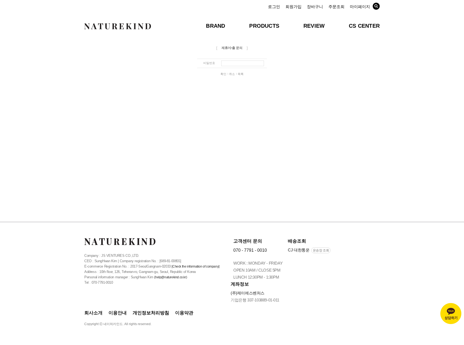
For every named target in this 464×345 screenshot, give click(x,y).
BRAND (215, 26)
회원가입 (293, 6)
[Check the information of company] (195, 266)
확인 (223, 74)
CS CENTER (364, 26)
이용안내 (117, 312)
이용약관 (184, 312)
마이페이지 (360, 6)
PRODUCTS (264, 26)
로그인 (274, 6)
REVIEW (314, 26)
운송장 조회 (321, 250)
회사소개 (93, 312)
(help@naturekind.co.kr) (170, 277)
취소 (232, 74)
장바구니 (315, 6)
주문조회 (336, 6)
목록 (241, 74)
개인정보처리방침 (151, 312)
